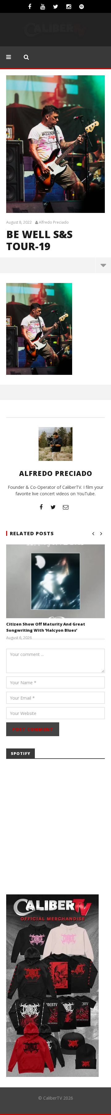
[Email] (66, 507)
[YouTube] (42, 6)
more (103, 265)
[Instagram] (68, 6)
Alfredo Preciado (54, 222)
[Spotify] (81, 6)
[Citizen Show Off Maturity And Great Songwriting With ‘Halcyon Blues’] (55, 581)
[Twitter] (55, 6)
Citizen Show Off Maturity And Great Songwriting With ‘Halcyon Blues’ (45, 627)
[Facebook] (29, 6)
